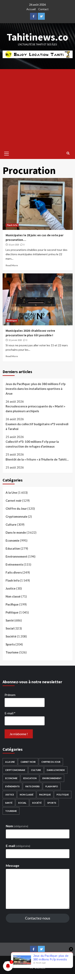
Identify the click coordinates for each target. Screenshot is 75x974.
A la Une (11, 492)
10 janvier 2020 (15, 340)
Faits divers (14, 572)
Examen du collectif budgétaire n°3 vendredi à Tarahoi (37, 426)
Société (11, 636)
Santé (10, 620)
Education (13, 548)
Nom (17, 826)
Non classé (13, 596)
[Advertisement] (37, 108)
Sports (10, 644)
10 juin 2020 (14, 244)
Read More (12, 265)
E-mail (10, 713)
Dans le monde (16, 532)
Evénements (14, 564)
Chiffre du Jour (16, 508)
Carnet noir (14, 500)
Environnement (16, 556)
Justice (11, 588)
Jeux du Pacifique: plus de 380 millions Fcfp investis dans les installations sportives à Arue (36, 388)
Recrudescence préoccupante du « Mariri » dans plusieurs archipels (35, 408)
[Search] (68, 153)
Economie (12, 540)
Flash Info (12, 225)
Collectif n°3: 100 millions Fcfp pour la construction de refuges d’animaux (32, 444)
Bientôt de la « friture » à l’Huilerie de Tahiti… (37, 459)
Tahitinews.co (37, 37)
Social (10, 628)
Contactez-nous (37, 918)
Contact (43, 9)
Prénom (10, 695)
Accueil (31, 9)
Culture (11, 524)
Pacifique (12, 604)
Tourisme (12, 652)
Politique (12, 320)
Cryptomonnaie (16, 516)
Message (12, 865)
